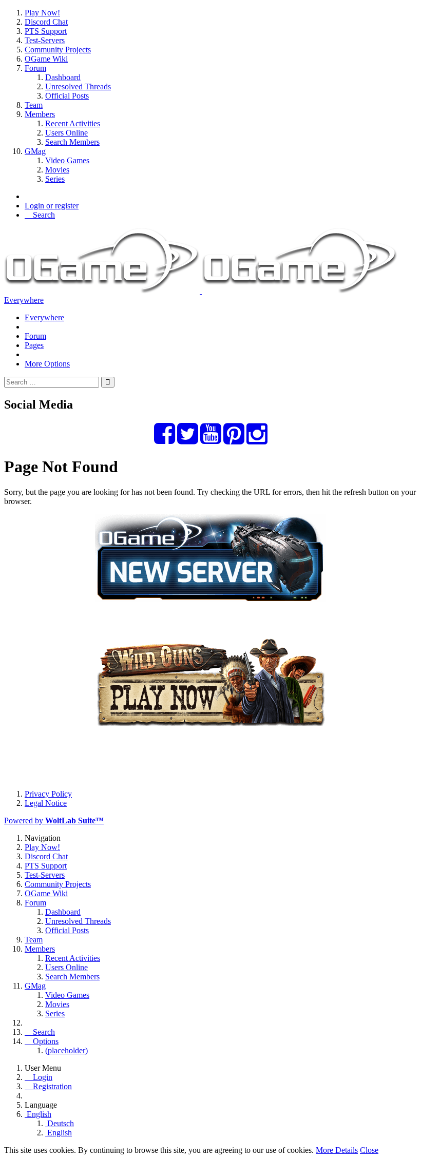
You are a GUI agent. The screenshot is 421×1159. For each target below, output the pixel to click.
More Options (47, 363)
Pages (34, 345)
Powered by (54, 820)
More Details (337, 1150)
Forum (35, 336)
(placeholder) (66, 1050)
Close (369, 1150)
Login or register (52, 205)
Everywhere (24, 300)
